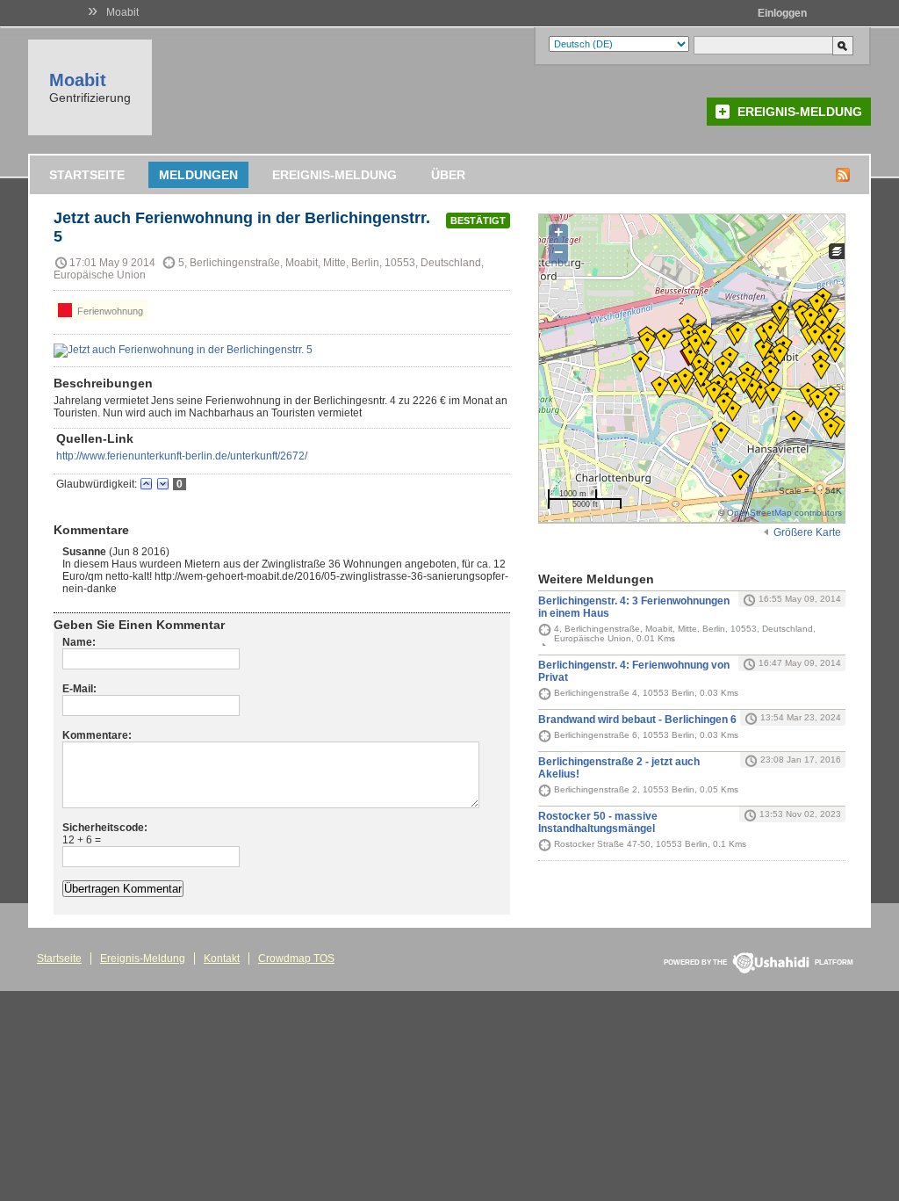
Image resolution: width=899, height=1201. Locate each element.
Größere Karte (807, 532)
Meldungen (198, 175)
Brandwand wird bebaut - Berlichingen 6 (637, 719)
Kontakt (222, 958)
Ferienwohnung (109, 311)
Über (448, 175)
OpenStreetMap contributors (784, 512)
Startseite (87, 175)
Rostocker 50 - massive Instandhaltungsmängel (598, 822)
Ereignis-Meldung (799, 112)
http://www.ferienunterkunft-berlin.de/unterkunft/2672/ (181, 456)
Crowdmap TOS (296, 958)
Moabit (122, 12)
